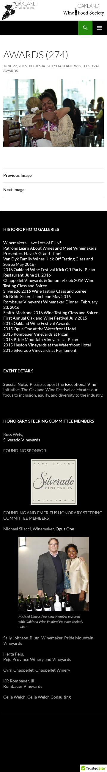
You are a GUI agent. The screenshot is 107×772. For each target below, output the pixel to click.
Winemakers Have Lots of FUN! (32, 242)
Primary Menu (99, 28)
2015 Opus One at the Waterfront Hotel (39, 328)
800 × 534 (37, 66)
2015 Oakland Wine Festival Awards (36, 323)
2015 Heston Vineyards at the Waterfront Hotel (47, 344)
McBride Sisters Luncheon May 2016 (37, 296)
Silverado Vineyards (21, 439)
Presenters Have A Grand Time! (32, 253)
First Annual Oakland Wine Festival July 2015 (45, 317)
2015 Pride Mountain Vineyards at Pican (40, 339)
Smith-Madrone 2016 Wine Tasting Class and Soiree (50, 312)
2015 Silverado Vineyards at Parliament (39, 350)
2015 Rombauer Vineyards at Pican (35, 334)
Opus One (65, 528)
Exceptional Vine (80, 384)
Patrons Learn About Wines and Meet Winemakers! (50, 248)
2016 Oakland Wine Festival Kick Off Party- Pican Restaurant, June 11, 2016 (49, 272)
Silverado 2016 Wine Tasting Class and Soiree (44, 291)
